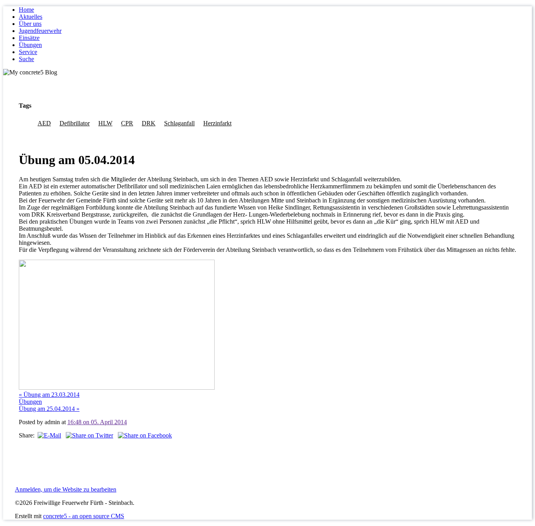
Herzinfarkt (217, 123)
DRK (148, 123)
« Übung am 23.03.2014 (49, 394)
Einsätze (29, 37)
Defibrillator (75, 123)
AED (44, 123)
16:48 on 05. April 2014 (97, 422)
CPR (127, 123)
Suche (26, 59)
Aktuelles (30, 16)
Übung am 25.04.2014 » (49, 408)
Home (26, 9)
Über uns (30, 23)
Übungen (30, 45)
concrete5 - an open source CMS (83, 516)
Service (28, 52)
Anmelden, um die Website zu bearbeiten (65, 489)
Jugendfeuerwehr (40, 30)
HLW (105, 123)
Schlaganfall (179, 123)
